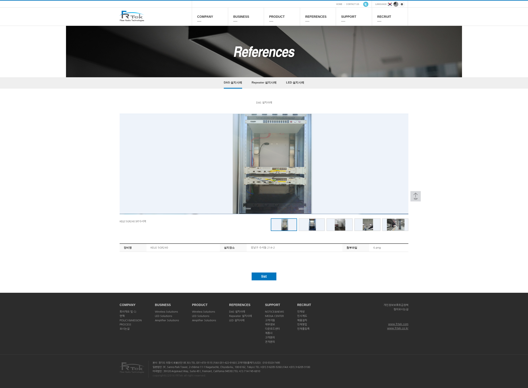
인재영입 (302, 324)
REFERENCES (315, 16)
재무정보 (270, 324)
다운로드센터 (272, 328)
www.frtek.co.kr (397, 328)
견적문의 (270, 341)
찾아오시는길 (401, 309)
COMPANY (205, 16)
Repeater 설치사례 (264, 82)
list (264, 276)
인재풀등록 (303, 328)
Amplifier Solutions (167, 320)
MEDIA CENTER (274, 316)
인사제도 (302, 316)
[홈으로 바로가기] (156, 20)
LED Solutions (163, 316)
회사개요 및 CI (128, 311)
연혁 (122, 316)
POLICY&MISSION (131, 320)
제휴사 (268, 333)
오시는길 (125, 328)
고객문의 (270, 337)
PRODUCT (277, 16)
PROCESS (125, 324)
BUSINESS (241, 16)
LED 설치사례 (295, 82)
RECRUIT (384, 16)
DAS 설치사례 (233, 82)
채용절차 (302, 320)
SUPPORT (348, 16)
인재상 (301, 311)
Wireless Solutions (166, 311)
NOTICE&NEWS (274, 311)
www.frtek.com (398, 324)
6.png (377, 247)
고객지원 (270, 320)
